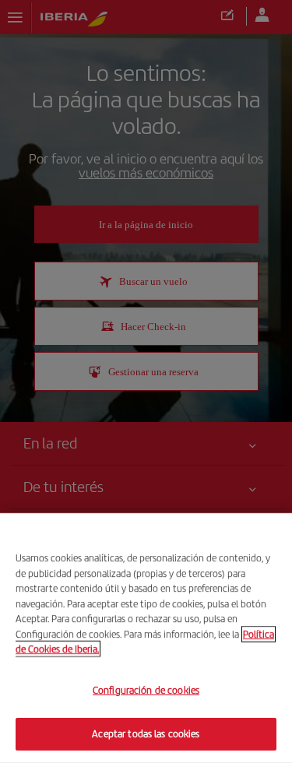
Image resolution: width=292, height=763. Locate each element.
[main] (146, 638)
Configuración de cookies (146, 690)
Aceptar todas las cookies (145, 733)
